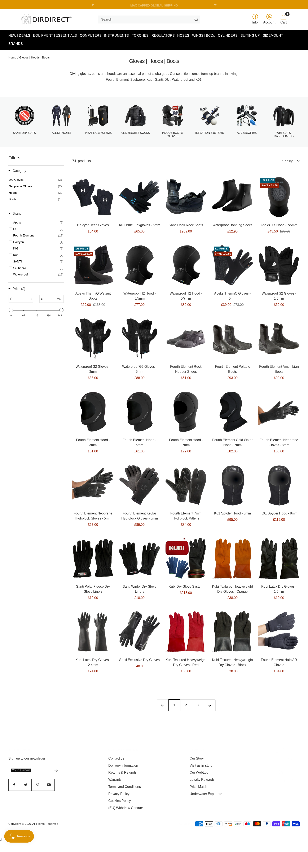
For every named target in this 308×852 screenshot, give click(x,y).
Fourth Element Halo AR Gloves (279, 662)
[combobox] (147, 19)
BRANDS (15, 44)
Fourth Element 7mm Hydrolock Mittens (185, 516)
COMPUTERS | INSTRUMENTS (104, 35)
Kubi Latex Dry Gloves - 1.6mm (278, 589)
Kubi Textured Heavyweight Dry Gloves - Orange (232, 589)
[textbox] (22, 299)
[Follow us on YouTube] (48, 785)
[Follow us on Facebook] (14, 785)
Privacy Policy (118, 794)
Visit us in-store (201, 765)
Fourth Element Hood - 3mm (93, 442)
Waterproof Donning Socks (232, 225)
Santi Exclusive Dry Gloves (139, 660)
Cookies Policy (119, 801)
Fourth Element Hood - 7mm (186, 442)
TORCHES (140, 35)
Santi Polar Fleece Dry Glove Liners (93, 589)
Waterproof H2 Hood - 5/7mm (186, 296)
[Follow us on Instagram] (37, 785)
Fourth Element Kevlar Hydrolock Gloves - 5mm (139, 516)
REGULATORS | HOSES (170, 35)
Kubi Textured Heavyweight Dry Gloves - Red (186, 662)
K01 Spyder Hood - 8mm (279, 513)
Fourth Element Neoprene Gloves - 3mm (279, 442)
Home (12, 57)
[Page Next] (209, 705)
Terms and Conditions (124, 786)
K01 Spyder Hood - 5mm (232, 513)
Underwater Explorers (206, 794)
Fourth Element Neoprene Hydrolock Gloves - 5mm (93, 516)
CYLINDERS (228, 35)
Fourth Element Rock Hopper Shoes (186, 369)
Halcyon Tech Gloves (93, 225)
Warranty (115, 779)
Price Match (198, 786)
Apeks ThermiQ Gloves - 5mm (232, 296)
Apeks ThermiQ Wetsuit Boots (93, 296)
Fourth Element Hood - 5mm (139, 442)
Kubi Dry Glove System (186, 586)
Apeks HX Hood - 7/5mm (278, 225)
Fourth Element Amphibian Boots (279, 369)
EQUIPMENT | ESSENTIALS (55, 35)
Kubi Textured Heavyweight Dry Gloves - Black (232, 662)
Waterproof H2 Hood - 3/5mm (139, 296)
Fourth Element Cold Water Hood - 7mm (232, 442)
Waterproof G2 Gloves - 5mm (139, 369)
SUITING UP (250, 35)
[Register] (56, 770)
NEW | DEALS (19, 35)
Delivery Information (123, 765)
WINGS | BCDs (203, 35)
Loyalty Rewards (202, 779)
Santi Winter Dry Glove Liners (140, 589)
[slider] (11, 310)
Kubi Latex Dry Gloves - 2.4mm (93, 662)
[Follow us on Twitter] (25, 785)
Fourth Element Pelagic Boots (232, 369)
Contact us (116, 758)
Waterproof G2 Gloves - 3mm (93, 369)
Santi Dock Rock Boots (186, 225)
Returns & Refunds (122, 772)
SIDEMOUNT (273, 35)
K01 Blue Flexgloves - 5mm (139, 225)
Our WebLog (199, 772)
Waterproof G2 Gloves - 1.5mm (279, 296)
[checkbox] (38, 222)
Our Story (197, 758)
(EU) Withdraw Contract (126, 808)
